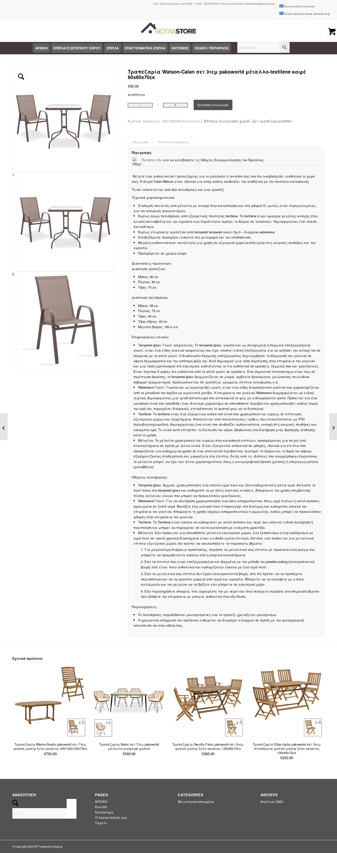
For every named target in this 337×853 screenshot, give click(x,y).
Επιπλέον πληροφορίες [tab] (173, 142)
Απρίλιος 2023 (272, 801)
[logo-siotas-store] (168, 31)
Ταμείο (101, 822)
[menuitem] (41, 48)
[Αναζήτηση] (263, 48)
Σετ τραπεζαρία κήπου (272, 121)
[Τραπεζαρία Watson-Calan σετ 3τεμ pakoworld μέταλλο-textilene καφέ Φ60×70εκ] (333, 426)
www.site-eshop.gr (51, 846)
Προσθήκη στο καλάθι (213, 105)
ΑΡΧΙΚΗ (101, 801)
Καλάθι (101, 806)
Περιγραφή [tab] (140, 142)
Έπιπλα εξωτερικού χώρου (227, 121)
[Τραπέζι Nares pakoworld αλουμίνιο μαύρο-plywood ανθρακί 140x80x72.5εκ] (4, 426)
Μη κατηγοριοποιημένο (196, 801)
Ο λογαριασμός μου (111, 817)
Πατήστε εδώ (152, 160)
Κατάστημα (104, 812)
